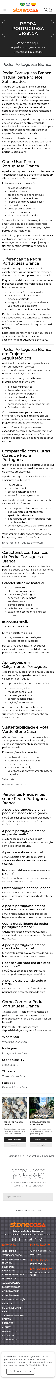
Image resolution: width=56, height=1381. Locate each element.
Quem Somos (9, 1251)
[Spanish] (33, 4)
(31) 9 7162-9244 (39, 1251)
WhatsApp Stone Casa (15, 1042)
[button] (50, 9)
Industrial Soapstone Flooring (14, 1261)
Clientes (6, 1327)
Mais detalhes (14, 1139)
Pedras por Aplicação (14, 1299)
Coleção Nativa (10, 1295)
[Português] (22, 4)
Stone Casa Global (12, 1255)
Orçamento (8, 1335)
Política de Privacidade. (37, 1365)
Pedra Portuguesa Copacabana (40, 1123)
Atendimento (9, 1339)
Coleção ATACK (10, 1291)
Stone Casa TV (10, 1065)
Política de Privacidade (8, 1269)
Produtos (7, 1323)
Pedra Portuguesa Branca (29, 47)
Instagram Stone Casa (14, 1053)
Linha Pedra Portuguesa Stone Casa (23, 542)
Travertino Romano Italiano (13, 1317)
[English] (28, 4)
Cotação (15, 1145)
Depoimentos (9, 1278)
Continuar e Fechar (20, 1371)
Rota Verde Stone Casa (15, 784)
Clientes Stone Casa (13, 1274)
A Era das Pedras (11, 1283)
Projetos (7, 1303)
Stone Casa (12, 119)
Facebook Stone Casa (14, 1087)
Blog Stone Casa (11, 1287)
